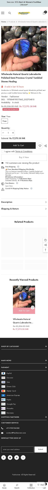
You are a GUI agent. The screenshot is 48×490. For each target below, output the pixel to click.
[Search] (9, 13)
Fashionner (14, 96)
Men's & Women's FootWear (30, 2)
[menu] (2, 12)
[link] (40, 146)
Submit (40, 449)
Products (12, 22)
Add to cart (18, 145)
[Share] (45, 146)
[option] (24, 3)
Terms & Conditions (23, 151)
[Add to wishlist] (32, 307)
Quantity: (5, 128)
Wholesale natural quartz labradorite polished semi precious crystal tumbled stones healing (24, 321)
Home (3, 22)
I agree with (9, 151)
